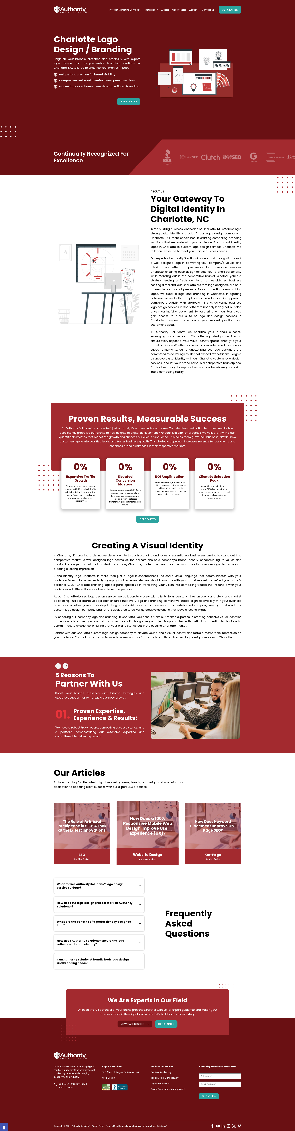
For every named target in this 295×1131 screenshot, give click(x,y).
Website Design (147, 854)
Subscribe (209, 1096)
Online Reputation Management (168, 1089)
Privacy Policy (98, 1126)
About (192, 9)
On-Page (213, 854)
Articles (165, 9)
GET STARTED (230, 10)
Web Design (108, 1077)
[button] (4, 1127)
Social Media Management (165, 1077)
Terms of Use (112, 1126)
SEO (82, 854)
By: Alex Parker (81, 859)
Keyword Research (160, 1083)
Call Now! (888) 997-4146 (73, 1084)
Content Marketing (161, 1072)
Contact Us (208, 9)
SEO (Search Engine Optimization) (120, 1072)
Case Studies (179, 9)
